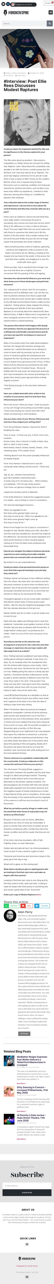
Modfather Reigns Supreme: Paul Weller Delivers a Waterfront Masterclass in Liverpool (32, 1061)
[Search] (50, 23)
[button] (51, 12)
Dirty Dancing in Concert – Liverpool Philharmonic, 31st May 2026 (32, 1090)
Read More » (21, 1083)
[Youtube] (3, 4)
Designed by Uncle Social (27, 1266)
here (39, 895)
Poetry (8, 73)
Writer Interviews (19, 73)
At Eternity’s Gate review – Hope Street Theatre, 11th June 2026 (31, 1118)
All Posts (24, 1034)
